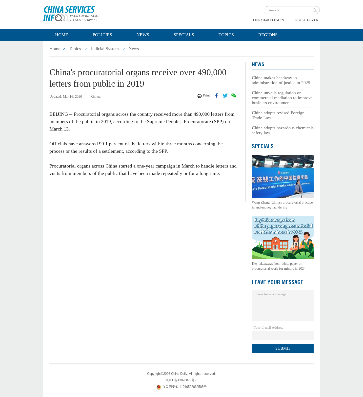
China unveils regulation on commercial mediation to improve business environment (282, 97)
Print (206, 95)
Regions (268, 34)
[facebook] (216, 95)
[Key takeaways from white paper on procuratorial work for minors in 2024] (283, 237)
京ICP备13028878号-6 (181, 380)
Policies (102, 34)
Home (61, 34)
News (143, 34)
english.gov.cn (306, 20)
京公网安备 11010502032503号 (184, 387)
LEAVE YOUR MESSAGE (277, 282)
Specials (184, 34)
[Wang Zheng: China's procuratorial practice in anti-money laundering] (283, 176)
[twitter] (225, 95)
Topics (226, 34)
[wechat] (233, 95)
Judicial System (105, 48)
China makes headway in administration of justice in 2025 (281, 80)
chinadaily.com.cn (268, 20)
